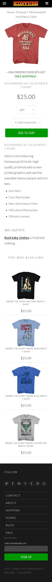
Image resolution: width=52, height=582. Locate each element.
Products (21, 12)
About (11, 503)
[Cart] (47, 4)
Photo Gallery (9, 572)
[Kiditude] (26, 3)
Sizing (11, 517)
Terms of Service (24, 572)
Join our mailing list (15, 543)
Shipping (13, 510)
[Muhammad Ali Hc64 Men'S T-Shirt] (26, 44)
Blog (10, 525)
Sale (9, 532)
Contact (13, 495)
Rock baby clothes (16, 237)
